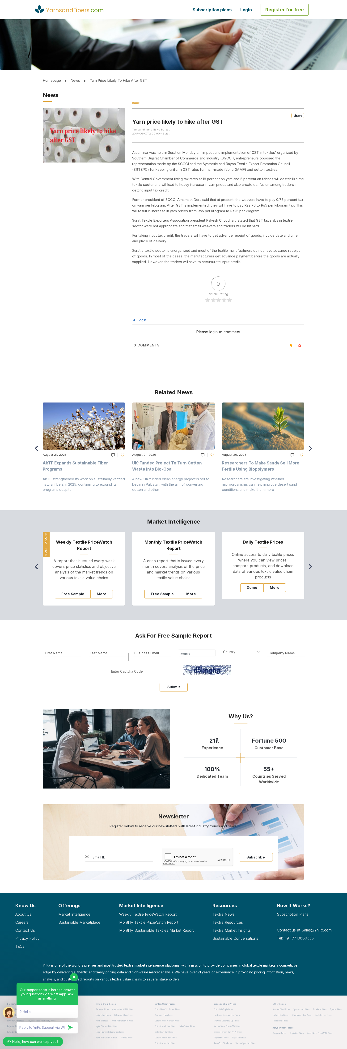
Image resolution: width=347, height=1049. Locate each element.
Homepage (52, 80)
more (101, 594)
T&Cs (19, 946)
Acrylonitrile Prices (297, 1033)
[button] (312, 450)
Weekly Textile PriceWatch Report (148, 914)
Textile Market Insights (231, 930)
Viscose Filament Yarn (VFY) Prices (228, 1032)
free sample (72, 594)
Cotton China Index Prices (165, 1026)
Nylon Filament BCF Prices (106, 1038)
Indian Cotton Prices (187, 1026)
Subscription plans (212, 9)
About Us (23, 914)
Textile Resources (227, 922)
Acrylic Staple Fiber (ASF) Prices (319, 1033)
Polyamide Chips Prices (123, 1015)
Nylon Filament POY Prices (106, 1026)
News (75, 80)
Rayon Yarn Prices (239, 1038)
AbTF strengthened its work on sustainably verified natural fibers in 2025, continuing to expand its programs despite (84, 484)
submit (173, 687)
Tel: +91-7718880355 (295, 938)
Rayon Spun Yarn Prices (223, 1043)
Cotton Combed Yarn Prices (166, 1038)
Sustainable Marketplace (79, 922)
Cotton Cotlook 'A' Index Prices (167, 1021)
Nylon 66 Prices (102, 1021)
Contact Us (25, 930)
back (136, 103)
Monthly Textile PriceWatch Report (148, 922)
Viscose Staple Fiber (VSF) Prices (227, 1026)
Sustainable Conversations (235, 938)
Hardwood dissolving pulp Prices (227, 1015)
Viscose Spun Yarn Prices (245, 1043)
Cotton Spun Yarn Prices (164, 1032)
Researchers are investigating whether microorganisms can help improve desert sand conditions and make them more (259, 484)
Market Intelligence (74, 914)
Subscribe (255, 857)
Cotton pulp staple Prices (223, 1009)
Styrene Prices (336, 1009)
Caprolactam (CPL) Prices (122, 1009)
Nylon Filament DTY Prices (122, 1021)
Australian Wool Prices (281, 1009)
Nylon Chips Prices (103, 1015)
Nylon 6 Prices (126, 1038)
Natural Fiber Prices (280, 1015)
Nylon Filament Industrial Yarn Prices (110, 1032)
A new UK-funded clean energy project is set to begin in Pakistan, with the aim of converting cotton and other (170, 484)
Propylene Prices (279, 1033)
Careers (22, 922)
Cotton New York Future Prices (167, 1009)
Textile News (223, 914)
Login (246, 9)
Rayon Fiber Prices (221, 1038)
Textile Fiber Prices (280, 1021)
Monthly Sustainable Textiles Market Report (156, 930)
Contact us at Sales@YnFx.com (304, 930)
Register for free (284, 9)
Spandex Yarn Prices (301, 1009)
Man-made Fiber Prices (301, 1015)
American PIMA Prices (164, 1015)
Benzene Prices (102, 1009)
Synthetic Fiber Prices (323, 1015)
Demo (252, 587)
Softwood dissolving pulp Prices (226, 1021)
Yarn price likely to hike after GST (118, 80)
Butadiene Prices (319, 1009)
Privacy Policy (27, 938)
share (297, 115)
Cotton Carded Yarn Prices (165, 1043)
